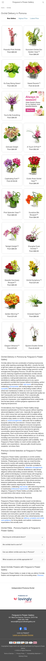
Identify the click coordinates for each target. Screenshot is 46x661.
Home (2, 8)
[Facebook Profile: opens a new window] (20, 628)
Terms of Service (9, 653)
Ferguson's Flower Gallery (23, 2)
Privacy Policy (20, 653)
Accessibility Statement (34, 653)
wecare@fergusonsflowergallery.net (23, 621)
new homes (23, 486)
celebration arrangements (33, 467)
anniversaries (14, 386)
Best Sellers (11, 18)
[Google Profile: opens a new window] (25, 628)
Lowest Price (34, 18)
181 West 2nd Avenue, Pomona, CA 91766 (23, 617)
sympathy (4, 388)
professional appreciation (19, 489)
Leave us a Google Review (23, 635)
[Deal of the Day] (34, 104)
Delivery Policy (23, 656)
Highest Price (23, 18)
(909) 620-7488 (23, 619)
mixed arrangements (14, 420)
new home (27, 384)
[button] (41, 656)
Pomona (40, 575)
